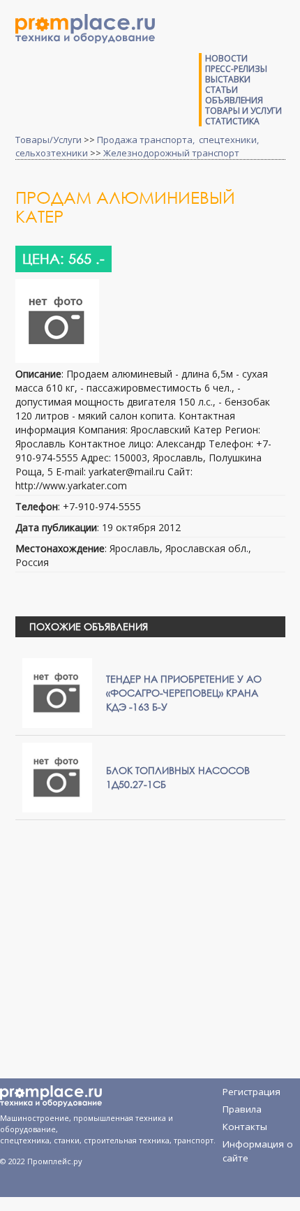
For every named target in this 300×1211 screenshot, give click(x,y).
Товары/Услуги (48, 139)
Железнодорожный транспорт (171, 153)
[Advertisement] (143, 932)
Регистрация (251, 1091)
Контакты (245, 1126)
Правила (242, 1109)
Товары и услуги (243, 110)
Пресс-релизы (236, 69)
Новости (226, 58)
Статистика (232, 121)
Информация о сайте (258, 1146)
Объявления (234, 100)
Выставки (227, 79)
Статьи (221, 89)
